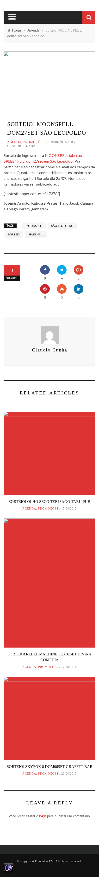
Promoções (33, 142)
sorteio (14, 234)
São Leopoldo (62, 225)
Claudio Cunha (21, 146)
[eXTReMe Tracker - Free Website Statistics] (8, 867)
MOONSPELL (34, 225)
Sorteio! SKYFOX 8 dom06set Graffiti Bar (50, 767)
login (42, 816)
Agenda (14, 142)
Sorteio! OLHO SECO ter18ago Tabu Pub (49, 502)
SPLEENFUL (36, 234)
